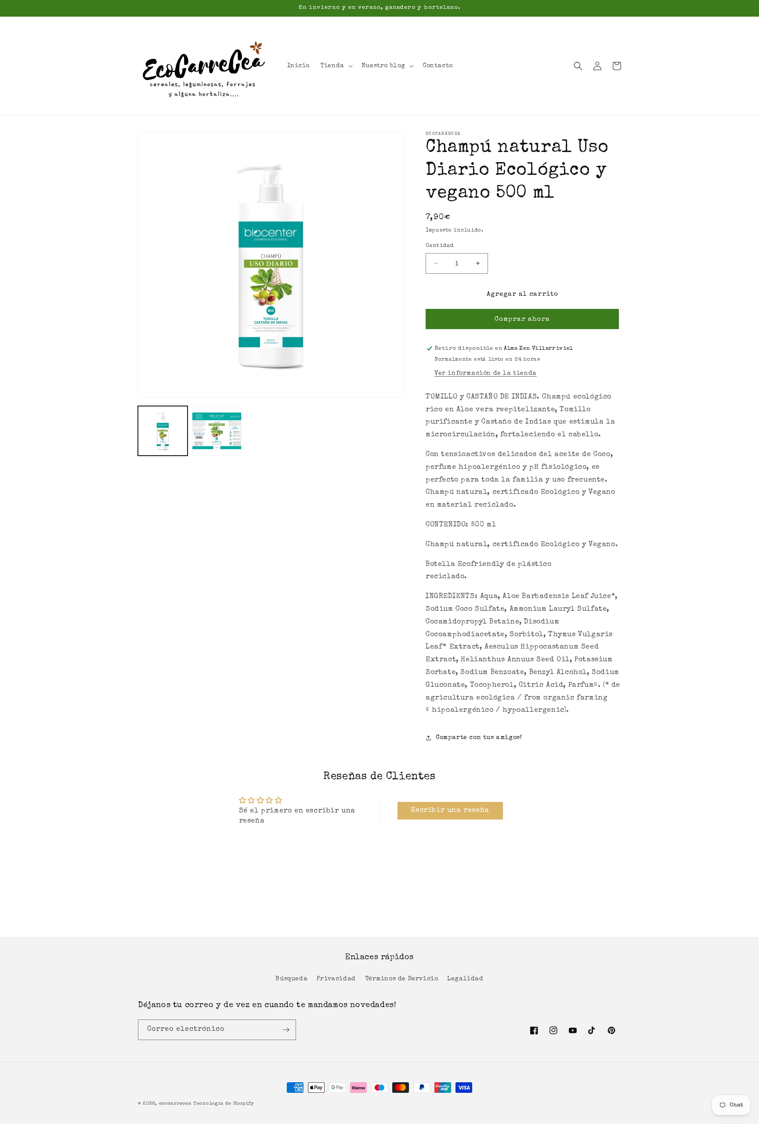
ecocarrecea (175, 1103)
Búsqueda (291, 979)
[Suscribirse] (286, 1029)
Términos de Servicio (401, 979)
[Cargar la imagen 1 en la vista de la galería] (163, 431)
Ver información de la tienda (485, 373)
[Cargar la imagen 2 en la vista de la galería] (217, 431)
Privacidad (336, 979)
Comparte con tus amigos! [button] (479, 738)
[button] (335, 66)
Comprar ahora (522, 319)
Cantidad (440, 246)
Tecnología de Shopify (223, 1103)
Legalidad (465, 979)
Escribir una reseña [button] (450, 810)
